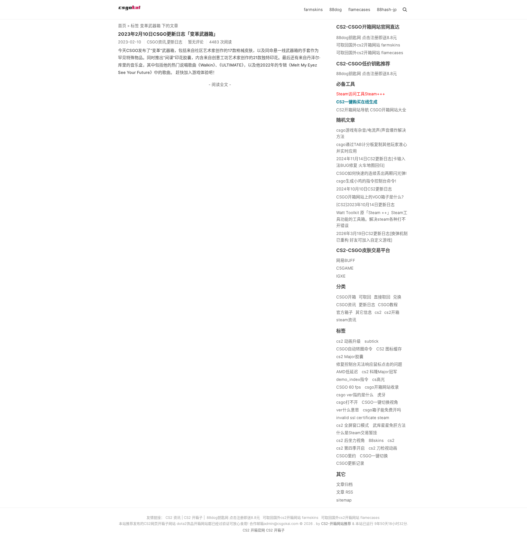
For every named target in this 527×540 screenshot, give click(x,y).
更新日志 (367, 304)
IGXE (341, 276)
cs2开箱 (391, 312)
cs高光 (378, 379)
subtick (372, 341)
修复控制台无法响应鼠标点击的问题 (369, 364)
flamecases (359, 9)
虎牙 (381, 394)
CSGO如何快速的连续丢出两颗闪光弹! (371, 173)
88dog (335, 9)
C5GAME (345, 268)
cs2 (378, 312)
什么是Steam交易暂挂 (356, 432)
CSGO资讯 (346, 304)
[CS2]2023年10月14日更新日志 (365, 204)
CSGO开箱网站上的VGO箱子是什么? (370, 197)
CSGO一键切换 (374, 455)
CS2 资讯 (173, 517)
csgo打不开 (347, 402)
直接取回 (382, 297)
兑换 (397, 297)
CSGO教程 (388, 304)
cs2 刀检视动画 (383, 448)
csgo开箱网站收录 (382, 387)
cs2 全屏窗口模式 (352, 425)
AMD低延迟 (347, 371)
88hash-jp (387, 9)
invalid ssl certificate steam (362, 417)
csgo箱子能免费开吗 (382, 410)
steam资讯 (346, 319)
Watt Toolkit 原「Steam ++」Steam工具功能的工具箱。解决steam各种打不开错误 (371, 219)
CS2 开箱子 (193, 517)
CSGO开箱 (346, 297)
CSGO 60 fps (348, 387)
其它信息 (363, 312)
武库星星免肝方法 (389, 425)
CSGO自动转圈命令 (354, 349)
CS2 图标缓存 (389, 349)
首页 (122, 25)
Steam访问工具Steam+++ (360, 94)
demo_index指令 (352, 379)
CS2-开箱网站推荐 (336, 523)
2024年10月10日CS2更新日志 (364, 189)
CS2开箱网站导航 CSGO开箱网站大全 (371, 109)
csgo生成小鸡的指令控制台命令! (366, 181)
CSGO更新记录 (350, 463)
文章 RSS (344, 492)
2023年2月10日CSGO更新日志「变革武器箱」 (168, 34)
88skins (376, 440)
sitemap (344, 500)
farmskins (313, 9)
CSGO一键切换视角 (380, 402)
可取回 (365, 297)
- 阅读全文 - (220, 84)
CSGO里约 (346, 455)
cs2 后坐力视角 (350, 440)
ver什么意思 (347, 410)
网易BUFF (345, 260)
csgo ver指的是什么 (355, 394)
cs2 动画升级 (348, 341)
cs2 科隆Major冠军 (379, 371)
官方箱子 (344, 312)
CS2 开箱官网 (254, 530)
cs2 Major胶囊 (349, 356)
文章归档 (344, 484)
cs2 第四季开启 (350, 448)
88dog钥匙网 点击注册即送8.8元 (366, 73)
